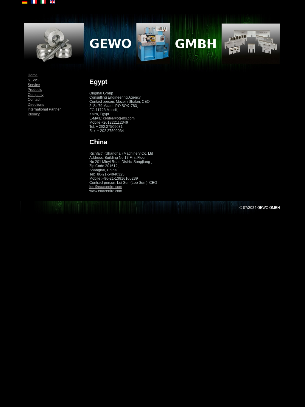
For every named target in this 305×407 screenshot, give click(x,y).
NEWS (33, 80)
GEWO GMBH (268, 208)
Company (35, 95)
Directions (36, 104)
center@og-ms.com (119, 118)
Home (33, 75)
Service (34, 85)
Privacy (34, 114)
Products (35, 90)
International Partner (44, 109)
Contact (34, 99)
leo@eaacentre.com (105, 187)
